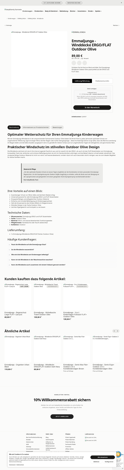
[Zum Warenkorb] (117, 11)
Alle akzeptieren (103, 457)
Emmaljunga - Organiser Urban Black (17, 366)
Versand (86, 58)
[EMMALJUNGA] (92, 34)
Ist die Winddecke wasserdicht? (22, 250)
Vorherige (9, 25)
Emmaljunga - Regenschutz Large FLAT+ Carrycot (15, 314)
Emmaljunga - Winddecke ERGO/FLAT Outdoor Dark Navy (47, 366)
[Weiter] (117, 331)
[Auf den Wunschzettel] (74, 63)
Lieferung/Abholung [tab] (82, 81)
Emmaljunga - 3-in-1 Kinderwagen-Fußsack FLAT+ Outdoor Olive (75, 315)
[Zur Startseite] (13, 11)
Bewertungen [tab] (57, 127)
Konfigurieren (109, 462)
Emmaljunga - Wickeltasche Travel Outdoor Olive (45, 314)
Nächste (115, 25)
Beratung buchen (74, 3)
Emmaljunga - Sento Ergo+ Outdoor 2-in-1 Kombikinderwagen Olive (103, 367)
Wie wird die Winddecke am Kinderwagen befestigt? (30, 255)
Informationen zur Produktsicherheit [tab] (36, 127)
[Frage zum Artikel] (85, 63)
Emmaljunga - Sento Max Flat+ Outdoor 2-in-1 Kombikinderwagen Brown (75, 367)
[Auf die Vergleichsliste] (79, 63)
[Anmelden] (114, 11)
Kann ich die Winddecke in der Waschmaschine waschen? (32, 260)
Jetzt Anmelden (62, 416)
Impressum (12, 464)
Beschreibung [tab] (14, 127)
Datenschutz (20, 464)
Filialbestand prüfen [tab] (102, 81)
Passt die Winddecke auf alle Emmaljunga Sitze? (28, 244)
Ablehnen (96, 462)
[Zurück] (114, 331)
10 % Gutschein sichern (52, 3)
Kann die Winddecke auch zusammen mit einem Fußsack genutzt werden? (38, 265)
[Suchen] (110, 11)
